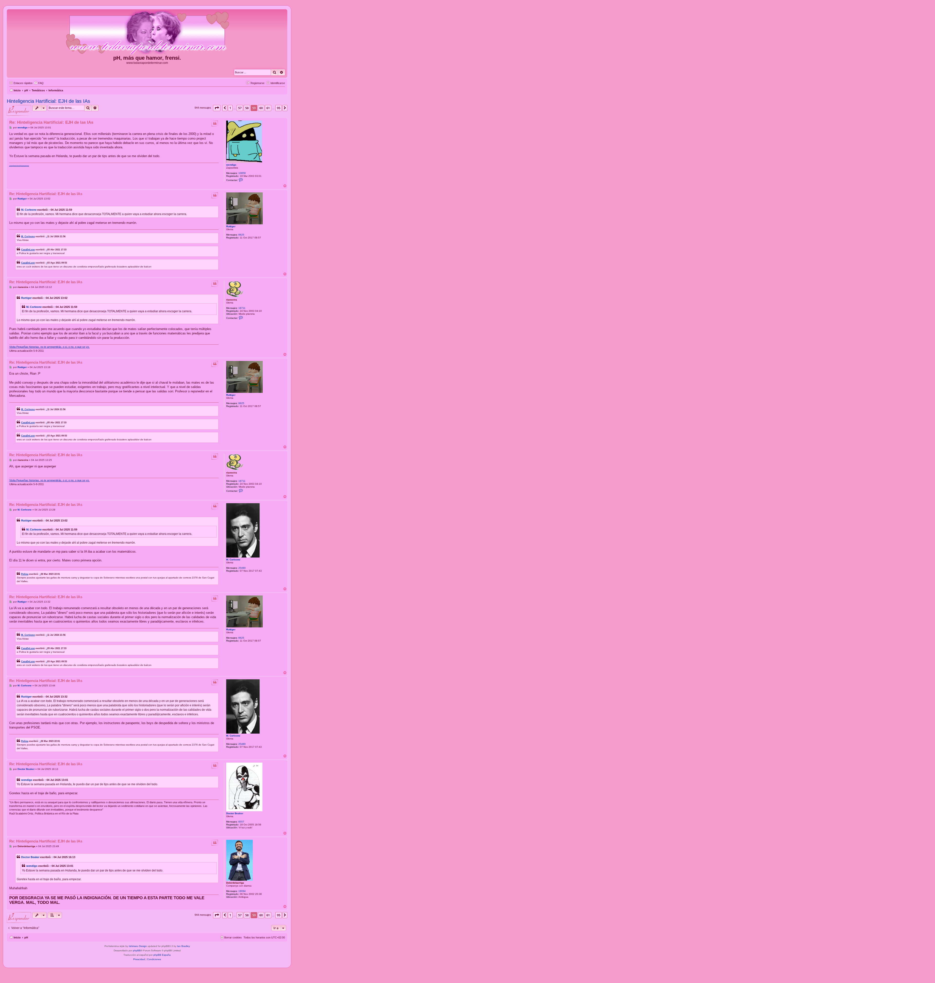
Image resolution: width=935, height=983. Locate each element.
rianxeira (231, 299)
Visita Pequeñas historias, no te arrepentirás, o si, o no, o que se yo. (49, 346)
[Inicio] (147, 32)
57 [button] (240, 108)
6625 (241, 234)
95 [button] (278, 108)
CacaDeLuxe (28, 249)
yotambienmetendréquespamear (19, 165)
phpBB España (162, 955)
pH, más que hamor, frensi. (147, 58)
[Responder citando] (215, 123)
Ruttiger (230, 226)
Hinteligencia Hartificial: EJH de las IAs (48, 101)
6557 (241, 821)
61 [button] (268, 108)
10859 (242, 173)
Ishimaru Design (138, 946)
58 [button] (247, 108)
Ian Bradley (183, 946)
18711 (241, 308)
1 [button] (230, 108)
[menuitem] (39, 83)
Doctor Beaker (234, 813)
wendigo (231, 164)
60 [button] (261, 108)
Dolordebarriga (235, 882)
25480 (242, 568)
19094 (242, 891)
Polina (24, 574)
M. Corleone (29, 209)
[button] (216, 108)
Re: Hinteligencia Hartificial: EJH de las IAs (51, 122)
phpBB (137, 950)
